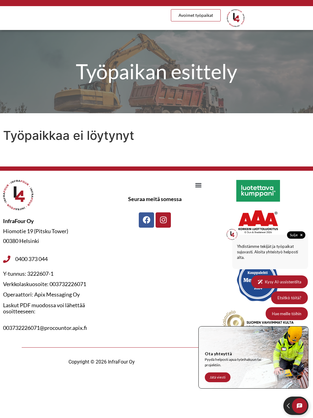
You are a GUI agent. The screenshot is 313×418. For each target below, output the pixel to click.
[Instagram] (163, 220)
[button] (198, 185)
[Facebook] (146, 220)
